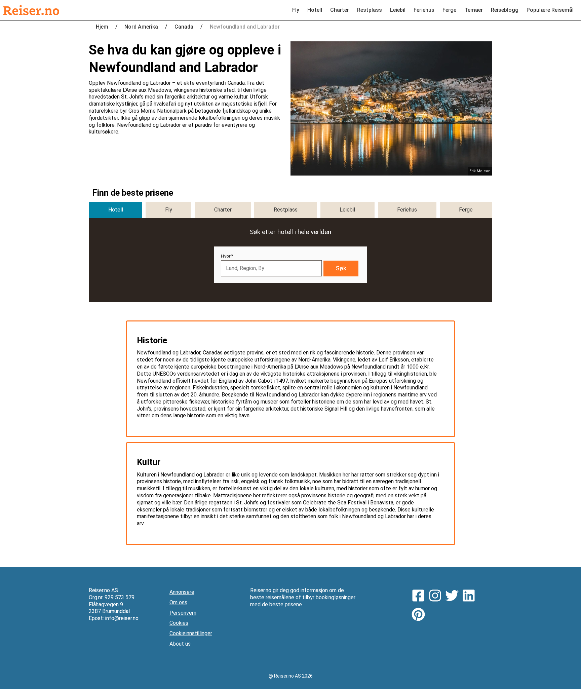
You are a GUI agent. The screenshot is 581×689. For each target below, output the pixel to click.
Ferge (449, 10)
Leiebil (397, 10)
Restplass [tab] (286, 209)
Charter (339, 10)
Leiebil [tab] (347, 209)
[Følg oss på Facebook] (420, 596)
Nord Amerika (141, 27)
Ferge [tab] (466, 209)
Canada (184, 27)
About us (180, 644)
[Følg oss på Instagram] (436, 596)
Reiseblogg (504, 10)
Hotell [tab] (115, 209)
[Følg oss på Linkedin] (470, 596)
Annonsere (181, 592)
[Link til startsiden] (31, 10)
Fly (295, 10)
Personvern (182, 613)
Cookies (178, 623)
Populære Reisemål (550, 10)
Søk (341, 268)
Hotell (314, 10)
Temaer (473, 10)
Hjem (102, 27)
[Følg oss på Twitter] (453, 596)
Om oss (178, 602)
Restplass (369, 10)
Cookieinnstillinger (190, 633)
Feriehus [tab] (407, 209)
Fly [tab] (168, 209)
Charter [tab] (223, 209)
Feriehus (424, 10)
